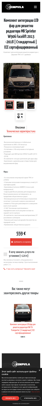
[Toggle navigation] (35, 7)
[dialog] (21, 387)
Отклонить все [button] (30, 398)
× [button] (39, 370)
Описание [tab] (20, 127)
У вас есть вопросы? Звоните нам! (20, 269)
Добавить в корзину (22, 242)
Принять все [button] (10, 398)
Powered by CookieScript (21, 403)
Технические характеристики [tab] (21, 131)
